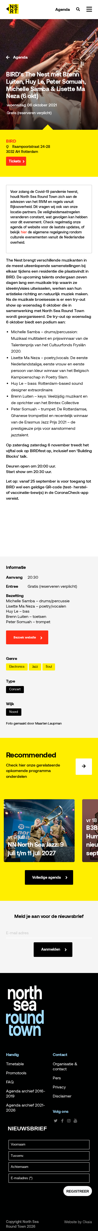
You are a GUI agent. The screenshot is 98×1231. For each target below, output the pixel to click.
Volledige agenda (46, 877)
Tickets (15, 161)
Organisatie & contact (65, 1066)
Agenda (62, 9)
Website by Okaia (78, 1222)
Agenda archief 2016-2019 (25, 1093)
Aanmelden (50, 949)
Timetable (15, 1064)
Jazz (35, 666)
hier (24, 232)
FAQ (10, 1082)
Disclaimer (62, 1096)
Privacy (59, 1087)
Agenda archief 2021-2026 (25, 1107)
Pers (57, 1078)
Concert (15, 689)
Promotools (16, 1073)
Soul (49, 666)
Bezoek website (25, 637)
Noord (13, 712)
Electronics (16, 666)
